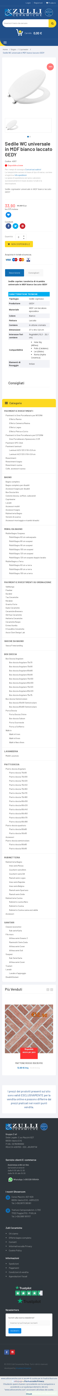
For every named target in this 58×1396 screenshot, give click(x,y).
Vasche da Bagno (14, 641)
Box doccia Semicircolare (16, 699)
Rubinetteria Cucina (14, 898)
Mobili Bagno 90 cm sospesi (21, 545)
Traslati (9, 966)
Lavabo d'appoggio (17, 973)
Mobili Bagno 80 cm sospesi (21, 541)
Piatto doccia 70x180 (18, 797)
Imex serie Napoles (17, 882)
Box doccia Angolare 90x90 (21, 674)
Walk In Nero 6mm (16, 742)
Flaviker (9, 590)
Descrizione (14, 273)
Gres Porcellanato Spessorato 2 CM (24, 439)
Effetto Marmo (15, 419)
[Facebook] (6, 1352)
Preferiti (52, 3)
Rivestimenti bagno (14, 461)
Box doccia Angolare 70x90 (21, 666)
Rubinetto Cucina (16, 906)
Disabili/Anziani (12, 977)
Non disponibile (20, 244)
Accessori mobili (13, 506)
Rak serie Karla (15, 930)
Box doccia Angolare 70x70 (20, 662)
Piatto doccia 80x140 (18, 809)
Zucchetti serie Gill (17, 874)
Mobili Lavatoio (12, 756)
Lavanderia (11, 751)
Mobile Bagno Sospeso (15, 533)
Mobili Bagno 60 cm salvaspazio (22, 537)
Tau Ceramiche (12, 597)
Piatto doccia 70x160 (18, 789)
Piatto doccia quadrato (16, 825)
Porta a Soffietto (16, 726)
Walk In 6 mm (14, 734)
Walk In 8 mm (14, 738)
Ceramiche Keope (13, 622)
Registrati (38, 3)
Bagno (13, 49)
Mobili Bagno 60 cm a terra (20, 565)
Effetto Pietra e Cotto (18, 431)
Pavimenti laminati (14, 446)
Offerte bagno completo (20, 1237)
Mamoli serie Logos (17, 878)
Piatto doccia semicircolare (17, 840)
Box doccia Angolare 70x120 (21, 687)
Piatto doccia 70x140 (18, 785)
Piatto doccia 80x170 (18, 817)
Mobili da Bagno (13, 529)
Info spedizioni (21, 175)
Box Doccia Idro (12, 492)
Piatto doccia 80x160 (18, 813)
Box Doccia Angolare (14, 658)
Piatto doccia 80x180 (18, 821)
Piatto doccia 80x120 (18, 805)
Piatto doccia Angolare (16, 769)
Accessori (10, 837)
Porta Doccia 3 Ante (17, 714)
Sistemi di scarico (13, 517)
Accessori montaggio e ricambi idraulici (22, 520)
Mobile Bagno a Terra (14, 561)
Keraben (9, 601)
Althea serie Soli (16, 950)
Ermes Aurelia (11, 625)
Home (5, 49)
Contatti (13, 1242)
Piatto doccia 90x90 (18, 833)
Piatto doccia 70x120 (18, 781)
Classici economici (13, 927)
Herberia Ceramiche (14, 618)
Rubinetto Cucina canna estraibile (23, 910)
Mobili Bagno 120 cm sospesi (21, 553)
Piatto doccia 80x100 (18, 801)
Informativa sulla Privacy (20, 1246)
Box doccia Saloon (17, 718)
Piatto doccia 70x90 (18, 772)
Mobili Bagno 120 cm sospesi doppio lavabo (27, 557)
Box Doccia (10, 654)
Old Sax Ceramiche (14, 615)
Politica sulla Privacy (34, 1381)
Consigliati (34, 273)
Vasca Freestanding (14, 645)
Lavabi (9, 503)
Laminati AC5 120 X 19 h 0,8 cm (22, 450)
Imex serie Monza (16, 865)
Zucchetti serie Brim (17, 870)
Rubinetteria (12, 857)
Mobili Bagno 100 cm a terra (21, 573)
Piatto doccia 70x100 (18, 776)
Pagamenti (14, 1267)
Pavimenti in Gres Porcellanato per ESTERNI (24, 435)
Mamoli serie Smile (17, 894)
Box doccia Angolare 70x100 (21, 679)
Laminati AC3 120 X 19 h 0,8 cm (22, 454)
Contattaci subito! (33, 169)
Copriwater (23, 49)
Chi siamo (13, 1233)
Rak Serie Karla (15, 958)
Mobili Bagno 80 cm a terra (20, 569)
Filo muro (10, 934)
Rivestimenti (11, 458)
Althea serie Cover (17, 946)
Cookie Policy (15, 1250)
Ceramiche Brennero (14, 611)
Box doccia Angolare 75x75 (20, 695)
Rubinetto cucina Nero (18, 902)
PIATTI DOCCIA (12, 764)
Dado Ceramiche (13, 608)
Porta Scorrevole (16, 722)
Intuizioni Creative (23, 1368)
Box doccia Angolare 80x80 (21, 670)
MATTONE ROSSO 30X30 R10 (29, 1063)
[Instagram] (12, 1352)
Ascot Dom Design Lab (15, 632)
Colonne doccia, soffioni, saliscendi (21, 496)
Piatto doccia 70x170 (18, 793)
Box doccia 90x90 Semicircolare (23, 702)
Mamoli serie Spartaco (18, 890)
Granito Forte (11, 604)
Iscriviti (14, 1331)
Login (28, 3)
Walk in (9, 730)
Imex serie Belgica (16, 886)
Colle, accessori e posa (15, 468)
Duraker (9, 593)
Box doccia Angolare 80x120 (21, 691)
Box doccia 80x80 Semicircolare (23, 707)
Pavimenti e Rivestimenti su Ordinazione (27, 582)
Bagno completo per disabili (17, 485)
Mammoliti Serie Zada (18, 942)
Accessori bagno (13, 510)
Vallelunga (10, 586)
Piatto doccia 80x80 (18, 829)
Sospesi (9, 954)
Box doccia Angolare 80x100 (21, 683)
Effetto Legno (15, 427)
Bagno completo (13, 481)
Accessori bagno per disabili (18, 488)
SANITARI (9, 922)
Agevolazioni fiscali (18, 1276)
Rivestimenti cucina (14, 465)
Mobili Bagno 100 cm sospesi (21, 549)
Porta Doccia (11, 710)
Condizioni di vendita (18, 1272)
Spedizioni (14, 1263)
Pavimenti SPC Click (14, 443)
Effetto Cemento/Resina (19, 423)
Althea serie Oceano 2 (18, 938)
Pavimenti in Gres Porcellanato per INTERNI (24, 415)
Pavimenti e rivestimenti (18, 410)
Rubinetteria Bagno (14, 513)
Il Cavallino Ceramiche (15, 629)
